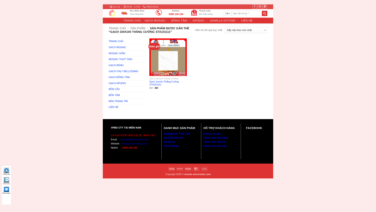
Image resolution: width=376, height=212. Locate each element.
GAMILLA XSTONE (222, 20)
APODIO (198, 20)
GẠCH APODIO (117, 83)
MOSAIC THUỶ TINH (120, 59)
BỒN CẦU (114, 89)
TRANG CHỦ (132, 20)
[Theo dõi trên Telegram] (264, 6)
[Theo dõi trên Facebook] (254, 6)
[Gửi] (264, 13)
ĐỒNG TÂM (179, 20)
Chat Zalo (6, 183)
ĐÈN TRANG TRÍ (118, 101)
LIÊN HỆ (247, 20)
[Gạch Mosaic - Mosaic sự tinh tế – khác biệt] (112, 13)
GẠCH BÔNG (116, 65)
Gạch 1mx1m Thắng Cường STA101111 (164, 83)
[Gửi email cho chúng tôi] (259, 6)
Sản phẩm (137, 28)
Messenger (6, 193)
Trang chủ (117, 28)
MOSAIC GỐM (117, 53)
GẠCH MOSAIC (155, 20)
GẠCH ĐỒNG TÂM (119, 77)
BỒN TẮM (114, 95)
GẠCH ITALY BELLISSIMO (123, 71)
